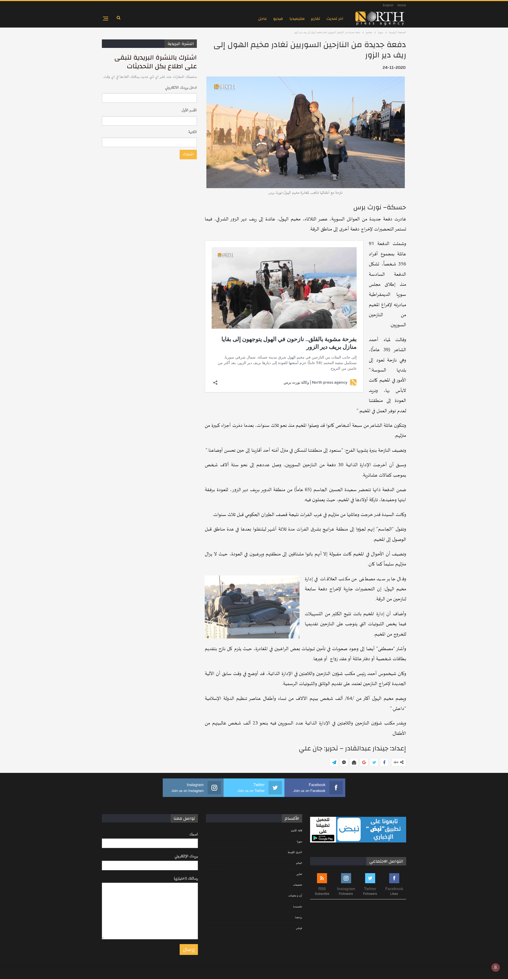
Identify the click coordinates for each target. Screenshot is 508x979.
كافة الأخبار (296, 830)
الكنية (192, 132)
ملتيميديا (297, 18)
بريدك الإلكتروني (186, 856)
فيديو (278, 18)
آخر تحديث (334, 18)
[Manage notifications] (495, 967)
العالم (299, 863)
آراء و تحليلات (295, 896)
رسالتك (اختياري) (186, 878)
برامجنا (298, 917)
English (388, 5)
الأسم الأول (189, 110)
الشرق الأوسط (295, 852)
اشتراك (188, 154)
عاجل (262, 18)
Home (401, 5)
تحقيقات (297, 885)
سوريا (299, 841)
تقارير (315, 18)
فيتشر (299, 928)
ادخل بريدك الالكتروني (181, 87)
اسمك (193, 834)
